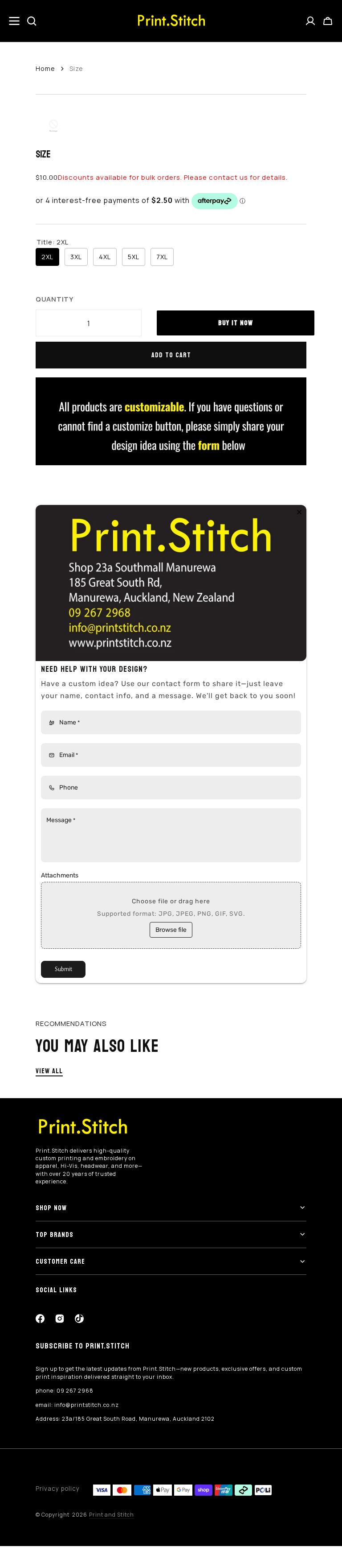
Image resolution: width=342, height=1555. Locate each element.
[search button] (31, 21)
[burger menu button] (14, 21)
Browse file (171, 930)
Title (53, 242)
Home (45, 68)
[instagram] (59, 1318)
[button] (327, 21)
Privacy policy (58, 1489)
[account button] (310, 21)
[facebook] (40, 1318)
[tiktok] (79, 1318)
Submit (63, 969)
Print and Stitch (111, 1514)
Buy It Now (235, 322)
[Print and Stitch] (171, 21)
